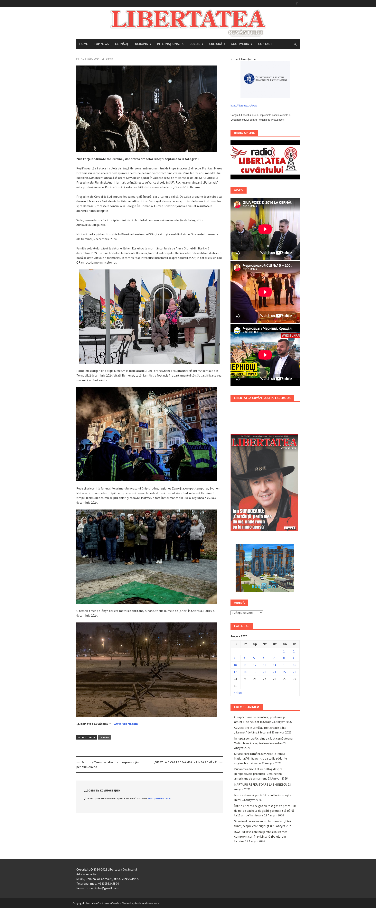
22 (284, 672)
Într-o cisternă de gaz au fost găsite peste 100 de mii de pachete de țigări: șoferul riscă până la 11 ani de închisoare (265, 810)
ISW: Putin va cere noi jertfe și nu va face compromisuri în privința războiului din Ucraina (260, 836)
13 (264, 665)
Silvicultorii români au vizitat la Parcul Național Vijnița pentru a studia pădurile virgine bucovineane (260, 758)
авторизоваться (159, 798)
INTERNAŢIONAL (168, 43)
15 (284, 665)
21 (274, 672)
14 (274, 665)
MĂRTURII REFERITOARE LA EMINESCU (260, 784)
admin (109, 58)
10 (235, 665)
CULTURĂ (215, 43)
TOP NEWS (101, 43)
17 (235, 672)
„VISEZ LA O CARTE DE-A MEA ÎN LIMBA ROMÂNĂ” (186, 762)
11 (245, 665)
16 (294, 665)
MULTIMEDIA (240, 43)
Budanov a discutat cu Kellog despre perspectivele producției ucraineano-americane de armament (258, 773)
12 (254, 665)
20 (264, 672)
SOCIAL (195, 43)
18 (245, 672)
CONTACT (265, 43)
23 (294, 672)
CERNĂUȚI (122, 43)
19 (254, 672)
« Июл (238, 692)
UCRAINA (141, 43)
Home (83, 43)
